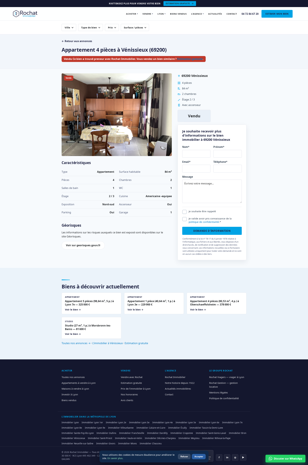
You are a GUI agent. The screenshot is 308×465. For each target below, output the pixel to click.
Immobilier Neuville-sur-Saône (77, 443)
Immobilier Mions (127, 443)
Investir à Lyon (70, 394)
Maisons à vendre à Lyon (75, 388)
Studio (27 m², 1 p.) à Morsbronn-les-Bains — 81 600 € (88, 327)
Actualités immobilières (178, 388)
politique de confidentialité (204, 221)
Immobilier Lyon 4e (162, 422)
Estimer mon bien (277, 13)
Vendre (147, 13)
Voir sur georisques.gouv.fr (83, 245)
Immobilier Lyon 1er (92, 422)
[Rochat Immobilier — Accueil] (25, 13)
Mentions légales (218, 392)
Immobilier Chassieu (151, 443)
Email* (186, 161)
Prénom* (218, 146)
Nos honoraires (129, 394)
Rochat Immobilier (175, 377)
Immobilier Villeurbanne (121, 427)
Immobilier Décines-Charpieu (160, 438)
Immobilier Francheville (131, 433)
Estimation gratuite (178, 3)
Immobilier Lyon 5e (186, 422)
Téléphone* (220, 161)
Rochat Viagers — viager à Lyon (226, 377)
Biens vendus (178, 13)
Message (187, 176)
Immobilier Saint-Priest (100, 438)
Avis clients (127, 400)
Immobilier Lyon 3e (139, 422)
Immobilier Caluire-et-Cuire (151, 427)
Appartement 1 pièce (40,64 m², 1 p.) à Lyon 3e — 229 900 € (151, 303)
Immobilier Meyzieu (189, 438)
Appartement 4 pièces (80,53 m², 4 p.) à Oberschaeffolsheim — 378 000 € (214, 303)
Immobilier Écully (177, 427)
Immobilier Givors (105, 443)
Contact (232, 13)
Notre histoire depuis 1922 (180, 382)
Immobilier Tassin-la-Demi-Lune (206, 427)
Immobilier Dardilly (157, 433)
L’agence (197, 13)
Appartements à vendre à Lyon (79, 382)
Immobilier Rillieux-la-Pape (216, 438)
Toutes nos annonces (73, 377)
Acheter (132, 13)
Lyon (162, 13)
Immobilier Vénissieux (73, 438)
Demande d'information (212, 231)
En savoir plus (115, 458)
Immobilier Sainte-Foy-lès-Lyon (78, 433)
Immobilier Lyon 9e (95, 427)
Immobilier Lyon (70, 422)
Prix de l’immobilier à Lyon (135, 388)
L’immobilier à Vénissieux (107, 343)
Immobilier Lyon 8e (72, 427)
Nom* (185, 146)
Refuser (184, 456)
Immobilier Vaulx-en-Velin (128, 438)
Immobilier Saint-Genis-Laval (211, 433)
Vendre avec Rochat (131, 377)
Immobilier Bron (237, 433)
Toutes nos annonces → (76, 343)
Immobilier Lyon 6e (209, 422)
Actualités (215, 13)
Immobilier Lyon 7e (232, 422)
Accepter (198, 456)
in (227, 457)
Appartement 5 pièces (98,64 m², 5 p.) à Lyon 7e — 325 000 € (89, 303)
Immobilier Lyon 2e (116, 422)
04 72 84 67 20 (250, 13)
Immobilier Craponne (182, 433)
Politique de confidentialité (224, 398)
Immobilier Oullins (106, 433)
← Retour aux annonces (77, 41)
